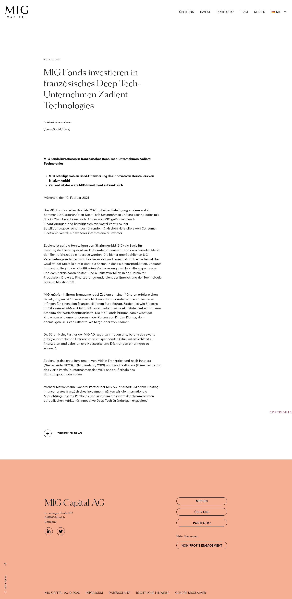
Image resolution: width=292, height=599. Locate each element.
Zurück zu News (69, 433)
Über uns (186, 12)
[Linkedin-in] (49, 531)
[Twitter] (61, 531)
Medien (259, 12)
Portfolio (225, 12)
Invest (205, 12)
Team (244, 12)
